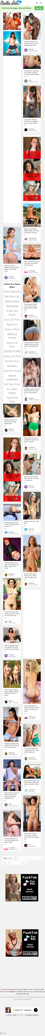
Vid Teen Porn (12, 384)
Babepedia (12, 306)
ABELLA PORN (12, 336)
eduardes (31, 398)
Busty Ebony (32, 846)
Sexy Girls (31, 530)
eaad (30, 80)
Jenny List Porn (12, 344)
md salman (32, 447)
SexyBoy (31, 315)
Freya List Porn (12, 356)
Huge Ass (31, 791)
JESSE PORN (12, 351)
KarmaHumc (32, 352)
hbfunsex (31, 129)
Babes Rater (12, 301)
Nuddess (12, 366)
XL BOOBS (32, 271)
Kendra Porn (12, 361)
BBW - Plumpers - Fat (15, 702)
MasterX (11, 429)
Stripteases (27, 999)
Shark (10, 621)
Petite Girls (32, 487)
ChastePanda (32, 238)
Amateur (11, 575)
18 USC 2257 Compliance (25, 997)
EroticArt (31, 529)
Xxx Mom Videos (12, 391)
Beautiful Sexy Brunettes (16, 533)
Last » (24, 863)
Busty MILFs (12, 278)
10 (41, 858)
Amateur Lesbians (34, 400)
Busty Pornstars (33, 272)
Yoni (30, 844)
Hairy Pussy (12, 623)
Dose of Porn (12, 329)
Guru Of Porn (12, 319)
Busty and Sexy (33, 449)
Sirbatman (32, 583)
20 (4, 863)
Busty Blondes (33, 240)
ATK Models (32, 717)
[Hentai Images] (12, 21)
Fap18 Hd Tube (12, 399)
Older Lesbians (33, 759)
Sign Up (39, 8)
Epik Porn (12, 324)
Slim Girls (11, 431)
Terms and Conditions (7, 997)
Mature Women (33, 130)
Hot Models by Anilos (15, 805)
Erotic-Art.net (21, 1015)
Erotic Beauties (12, 291)
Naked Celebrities (12, 377)
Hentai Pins (18, 999)
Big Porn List (12, 296)
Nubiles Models (13, 754)
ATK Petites (32, 718)
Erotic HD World (12, 312)
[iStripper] (12, 43)
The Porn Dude (12, 371)
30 (9, 863)
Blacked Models (33, 51)
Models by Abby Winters (36, 82)
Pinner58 (31, 49)
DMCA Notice (40, 997)
